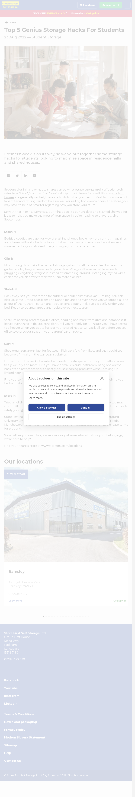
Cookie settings (66, 417)
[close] (102, 378)
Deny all (86, 407)
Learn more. (35, 398)
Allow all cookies (46, 407)
